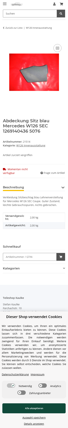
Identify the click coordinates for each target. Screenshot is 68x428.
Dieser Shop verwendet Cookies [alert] (34, 316)
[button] (54, 4)
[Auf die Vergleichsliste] (57, 48)
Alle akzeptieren (34, 408)
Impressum (37, 374)
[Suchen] (61, 13)
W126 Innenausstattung (30, 145)
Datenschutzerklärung (15, 374)
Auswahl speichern (34, 417)
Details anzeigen (34, 423)
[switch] (11, 385)
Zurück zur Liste (13, 27)
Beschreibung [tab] (13, 187)
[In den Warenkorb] (6, 39)
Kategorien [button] (11, 268)
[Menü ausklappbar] (5, 2)
